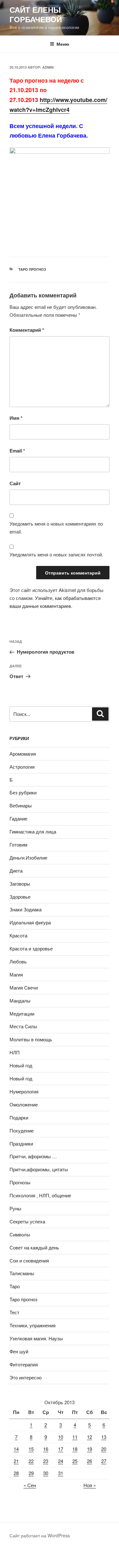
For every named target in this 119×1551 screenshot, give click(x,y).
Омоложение (24, 1104)
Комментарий (27, 329)
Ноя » (89, 1485)
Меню (62, 44)
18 (74, 1449)
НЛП (15, 1052)
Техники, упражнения (33, 1325)
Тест (14, 1312)
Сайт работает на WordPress (40, 1535)
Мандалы (20, 1000)
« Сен (29, 1485)
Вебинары (21, 805)
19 (89, 1449)
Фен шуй (19, 1351)
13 (103, 1436)
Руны (15, 1208)
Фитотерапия (24, 1364)
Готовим (18, 844)
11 (74, 1436)
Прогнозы (20, 1182)
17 (60, 1449)
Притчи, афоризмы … (33, 1156)
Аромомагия (23, 753)
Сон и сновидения (29, 1260)
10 (60, 1436)
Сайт (15, 483)
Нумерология (24, 1091)
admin (48, 67)
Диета (16, 870)
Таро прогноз (32, 269)
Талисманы (22, 1273)
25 (74, 1461)
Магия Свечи (24, 987)
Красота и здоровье (31, 948)
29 (31, 1473)
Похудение (22, 1130)
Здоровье (20, 896)
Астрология (22, 766)
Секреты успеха (27, 1221)
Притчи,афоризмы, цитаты (39, 1169)
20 (103, 1449)
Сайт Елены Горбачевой (36, 14)
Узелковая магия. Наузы (36, 1338)
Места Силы (23, 1026)
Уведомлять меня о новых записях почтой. (56, 554)
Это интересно (26, 1377)
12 (89, 1436)
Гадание (18, 818)
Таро (15, 1286)
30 (45, 1473)
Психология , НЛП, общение (40, 1195)
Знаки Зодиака (26, 909)
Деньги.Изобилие (28, 857)
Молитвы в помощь (31, 1039)
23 (45, 1461)
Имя (16, 417)
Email (17, 450)
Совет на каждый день (34, 1247)
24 (60, 1461)
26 (89, 1461)
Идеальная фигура (30, 922)
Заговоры (20, 883)
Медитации (22, 1013)
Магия (16, 974)
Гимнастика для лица (33, 831)
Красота (18, 935)
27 (103, 1461)
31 (60, 1473)
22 (31, 1461)
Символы (20, 1234)
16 (45, 1449)
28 (16, 1473)
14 (16, 1449)
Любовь (18, 961)
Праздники (21, 1143)
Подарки (19, 1117)
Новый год (21, 1065)
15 (31, 1449)
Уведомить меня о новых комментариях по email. (56, 527)
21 (16, 1461)
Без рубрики (23, 792)
